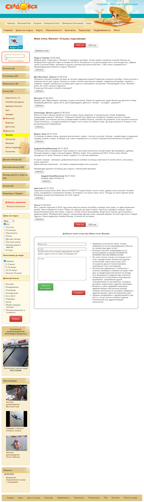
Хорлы (89, 23)
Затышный (10, 139)
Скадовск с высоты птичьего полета (14, 429)
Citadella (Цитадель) (14, 102)
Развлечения (94, 498)
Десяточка (10, 127)
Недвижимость (102, 30)
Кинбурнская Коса (51, 23)
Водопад (9, 122)
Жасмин (9, 135)
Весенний (9, 118)
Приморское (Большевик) (73, 23)
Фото (117, 30)
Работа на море (130, 498)
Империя (9, 143)
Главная (8, 30)
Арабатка (11, 23)
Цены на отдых (24, 30)
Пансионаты (79, 498)
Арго (7, 110)
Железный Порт (24, 23)
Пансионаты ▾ (54, 30)
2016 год (80, 45)
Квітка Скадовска (13, 147)
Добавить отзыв (42, 51)
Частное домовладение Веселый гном (13, 404)
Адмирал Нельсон (13, 106)
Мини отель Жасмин (46, 38)
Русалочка (10, 151)
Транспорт (85, 30)
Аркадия (9, 114)
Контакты (70, 30)
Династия (9, 131)
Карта (39, 30)
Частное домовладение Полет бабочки (13, 454)
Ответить (39, 70)
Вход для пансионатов (16, 206)
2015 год (92, 45)
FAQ (105, 498)
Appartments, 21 (12, 98)
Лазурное (37, 23)
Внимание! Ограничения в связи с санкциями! (15, 479)
